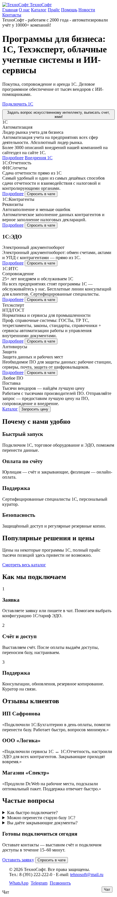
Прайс (54, 9)
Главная (10, 9)
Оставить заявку (18, 859)
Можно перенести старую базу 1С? (41, 817)
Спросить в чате (41, 194)
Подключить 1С (17, 104)
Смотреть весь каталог (24, 564)
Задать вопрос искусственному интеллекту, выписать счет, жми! (58, 114)
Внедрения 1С (39, 157)
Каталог (39, 9)
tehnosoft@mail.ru (86, 874)
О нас (24, 9)
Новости (86, 9)
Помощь (69, 9)
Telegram (39, 883)
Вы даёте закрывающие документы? (42, 822)
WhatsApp (18, 883)
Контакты (11, 14)
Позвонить (60, 883)
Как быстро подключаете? (32, 812)
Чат (107, 889)
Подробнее (13, 157)
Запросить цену (34, 409)
